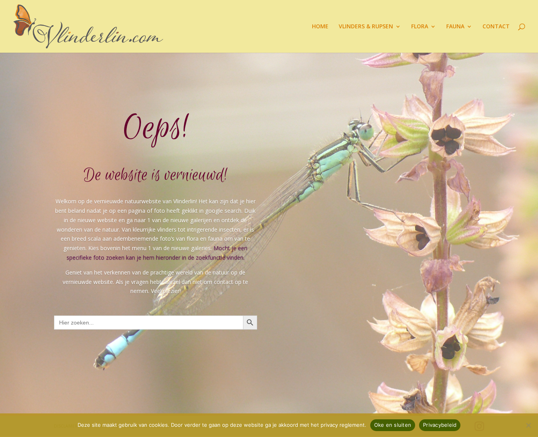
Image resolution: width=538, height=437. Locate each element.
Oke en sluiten (393, 425)
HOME (320, 27)
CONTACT (496, 27)
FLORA (419, 27)
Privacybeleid (439, 425)
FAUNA (455, 27)
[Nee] (528, 425)
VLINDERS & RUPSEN (366, 27)
